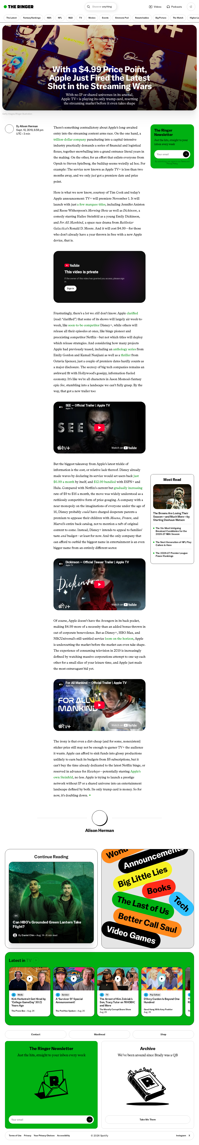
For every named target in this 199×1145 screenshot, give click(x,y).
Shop (163, 1034)
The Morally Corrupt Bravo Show (115, 1009)
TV (80, 17)
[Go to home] (18, 6)
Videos (157, 6)
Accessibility (63, 1135)
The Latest (11, 17)
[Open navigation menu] (191, 6)
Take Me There (148, 1119)
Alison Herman (29, 126)
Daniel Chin (28, 935)
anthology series (124, 349)
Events (105, 17)
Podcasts (176, 6)
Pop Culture (155, 995)
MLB (70, 17)
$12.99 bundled (105, 482)
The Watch (178, 17)
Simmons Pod (121, 17)
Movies (91, 17)
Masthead (99, 1034)
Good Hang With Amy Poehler (158, 1009)
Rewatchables (142, 17)
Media (20, 995)
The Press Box (18, 1011)
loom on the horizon (119, 638)
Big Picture (160, 17)
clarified (132, 313)
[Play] (30, 979)
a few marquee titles (91, 204)
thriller (126, 355)
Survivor (65, 995)
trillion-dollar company (69, 139)
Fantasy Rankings (32, 17)
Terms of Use (15, 1135)
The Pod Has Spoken (66, 1011)
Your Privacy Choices (44, 1135)
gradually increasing (128, 488)
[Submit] (186, 154)
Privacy (27, 1135)
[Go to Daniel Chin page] (15, 935)
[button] (101, 6)
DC (16, 915)
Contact (35, 1034)
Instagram (181, 1135)
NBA (49, 17)
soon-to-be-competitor (84, 325)
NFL (60, 17)
